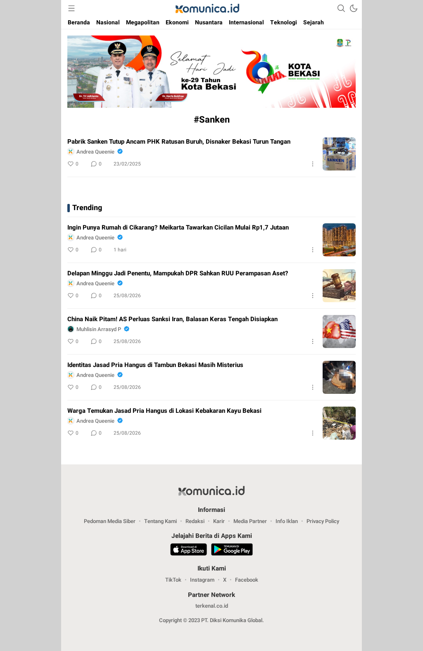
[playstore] (232, 550)
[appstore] (188, 550)
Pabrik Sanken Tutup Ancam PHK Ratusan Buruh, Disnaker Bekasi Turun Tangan (178, 141)
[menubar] (71, 8)
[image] (339, 153)
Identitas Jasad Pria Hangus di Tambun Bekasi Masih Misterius (155, 365)
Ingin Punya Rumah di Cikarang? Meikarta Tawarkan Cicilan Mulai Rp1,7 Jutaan (178, 227)
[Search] (341, 8)
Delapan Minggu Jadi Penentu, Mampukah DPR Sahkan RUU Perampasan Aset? (177, 273)
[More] (312, 164)
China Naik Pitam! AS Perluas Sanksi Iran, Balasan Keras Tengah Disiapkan (172, 319)
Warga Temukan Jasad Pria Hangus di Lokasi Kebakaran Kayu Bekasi (164, 411)
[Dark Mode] (353, 8)
